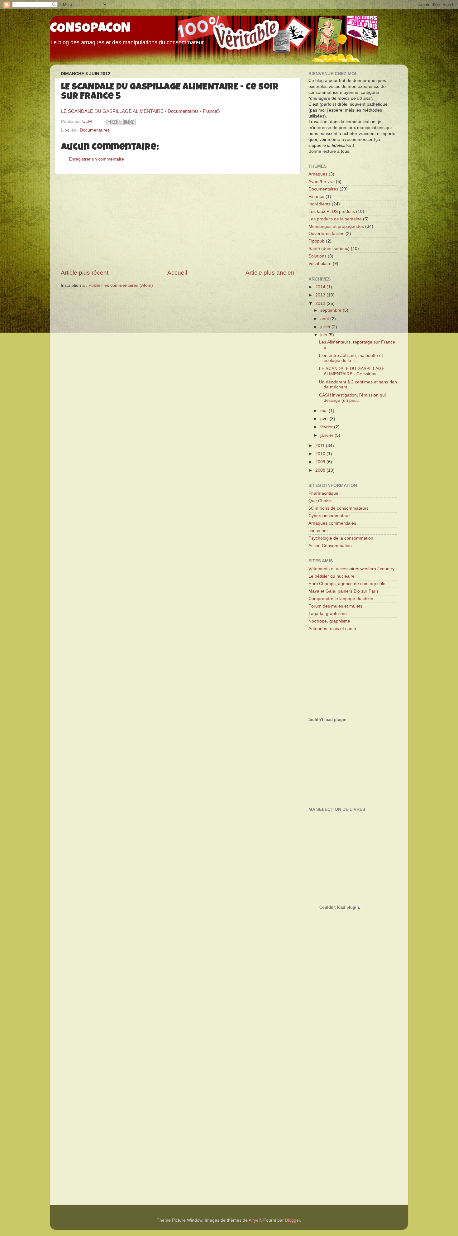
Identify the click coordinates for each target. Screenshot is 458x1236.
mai (324, 410)
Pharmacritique (323, 493)
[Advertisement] (177, 221)
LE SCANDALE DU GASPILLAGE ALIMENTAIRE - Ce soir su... (351, 371)
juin (324, 335)
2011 (320, 445)
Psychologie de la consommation (340, 538)
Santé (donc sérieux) (329, 248)
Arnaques (317, 174)
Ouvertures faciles (326, 233)
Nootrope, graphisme (329, 621)
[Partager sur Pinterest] (132, 122)
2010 (321, 453)
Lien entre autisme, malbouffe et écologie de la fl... (351, 358)
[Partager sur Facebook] (126, 122)
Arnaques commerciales (332, 523)
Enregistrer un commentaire (96, 159)
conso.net (318, 530)
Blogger (292, 1220)
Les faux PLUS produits (331, 211)
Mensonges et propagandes (336, 226)
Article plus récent (84, 272)
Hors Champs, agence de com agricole (346, 583)
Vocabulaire (320, 263)
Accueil (177, 272)
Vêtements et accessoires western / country (351, 568)
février (327, 427)
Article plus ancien (270, 272)
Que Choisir (320, 500)
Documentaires (95, 130)
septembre (331, 310)
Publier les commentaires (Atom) (120, 285)
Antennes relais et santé (332, 628)
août (325, 318)
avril (325, 418)
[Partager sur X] (120, 122)
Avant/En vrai (321, 181)
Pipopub (316, 241)
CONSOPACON (90, 29)
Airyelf (255, 1220)
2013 (321, 295)
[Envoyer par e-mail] (109, 122)
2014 (321, 287)
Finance (316, 196)
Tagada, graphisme (327, 613)
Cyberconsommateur (329, 515)
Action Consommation (330, 545)
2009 (321, 461)
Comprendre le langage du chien (340, 598)
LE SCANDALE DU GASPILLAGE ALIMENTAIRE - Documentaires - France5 (140, 111)
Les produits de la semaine (335, 219)
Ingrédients (319, 204)
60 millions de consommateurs (338, 508)
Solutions (317, 256)
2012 (321, 303)
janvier (327, 435)
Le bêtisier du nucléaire (331, 576)
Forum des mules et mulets (335, 606)
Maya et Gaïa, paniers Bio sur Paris (343, 591)
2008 (321, 470)
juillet (326, 327)
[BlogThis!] (115, 122)
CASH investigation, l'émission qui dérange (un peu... (352, 397)
